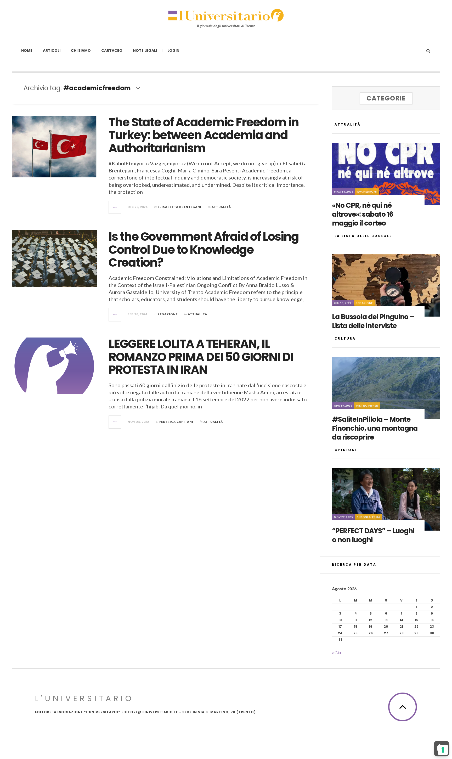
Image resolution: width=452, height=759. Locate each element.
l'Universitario (84, 698)
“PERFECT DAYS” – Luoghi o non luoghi (373, 535)
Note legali (145, 50)
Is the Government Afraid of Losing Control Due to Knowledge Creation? (204, 249)
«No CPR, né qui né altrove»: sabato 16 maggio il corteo (362, 214)
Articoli (51, 50)
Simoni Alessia (368, 517)
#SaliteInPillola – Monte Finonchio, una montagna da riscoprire (374, 428)
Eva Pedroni (367, 191)
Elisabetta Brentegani (179, 207)
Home (26, 50)
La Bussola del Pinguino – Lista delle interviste (373, 321)
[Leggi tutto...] (115, 207)
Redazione (167, 314)
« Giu (336, 652)
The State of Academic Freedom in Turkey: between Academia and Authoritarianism (204, 135)
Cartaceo (111, 50)
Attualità (221, 207)
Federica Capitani (176, 421)
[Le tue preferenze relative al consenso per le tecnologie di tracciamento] (443, 750)
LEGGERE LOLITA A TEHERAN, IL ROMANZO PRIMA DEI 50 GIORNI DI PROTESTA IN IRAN (201, 357)
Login (173, 50)
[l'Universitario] (226, 15)
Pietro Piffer (367, 405)
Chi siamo (81, 50)
